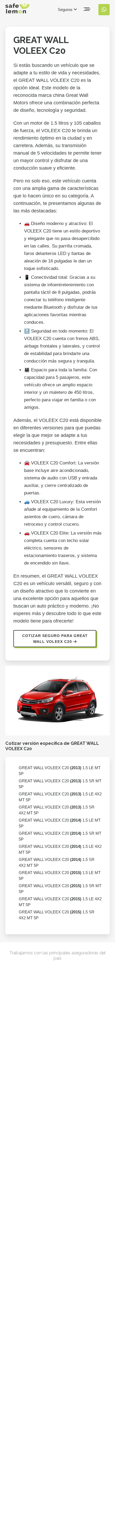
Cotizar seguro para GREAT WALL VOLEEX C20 (55, 639)
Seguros (66, 9)
